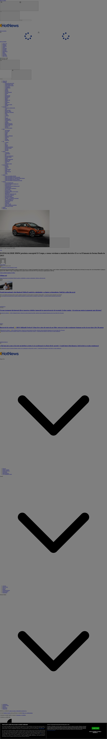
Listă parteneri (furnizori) (51, 730)
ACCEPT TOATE (95, 728)
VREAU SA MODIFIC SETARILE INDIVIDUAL (95, 732)
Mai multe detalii (41, 728)
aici (40, 733)
